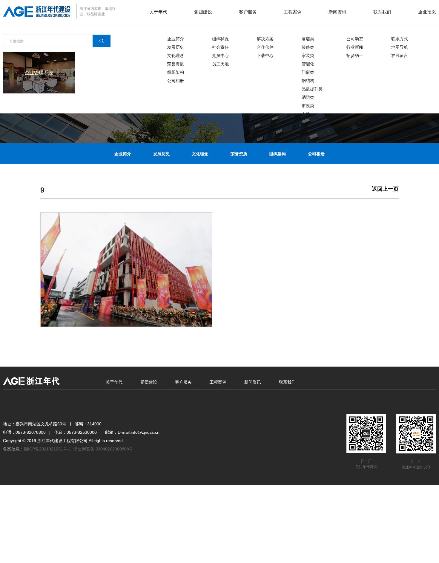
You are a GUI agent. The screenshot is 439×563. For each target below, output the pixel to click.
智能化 (308, 63)
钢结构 (308, 80)
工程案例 (293, 11)
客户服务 (248, 11)
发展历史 (175, 47)
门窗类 (308, 72)
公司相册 (175, 80)
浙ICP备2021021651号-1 (47, 449)
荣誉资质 (175, 63)
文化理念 (175, 55)
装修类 (308, 47)
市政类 (308, 105)
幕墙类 (308, 38)
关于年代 (158, 11)
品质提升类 (312, 89)
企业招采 (427, 11)
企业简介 (175, 38)
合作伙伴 (265, 47)
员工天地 (220, 63)
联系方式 (399, 38)
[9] (126, 269)
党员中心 (220, 55)
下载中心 (265, 55)
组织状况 (220, 38)
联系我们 (382, 11)
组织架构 (175, 72)
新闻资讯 (337, 11)
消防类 (308, 97)
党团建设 (203, 11)
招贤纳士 (354, 55)
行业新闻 (354, 47)
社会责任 (220, 47)
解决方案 (265, 38)
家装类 (308, 55)
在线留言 (399, 55)
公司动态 (354, 38)
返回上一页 (385, 189)
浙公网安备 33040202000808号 (103, 449)
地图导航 (399, 47)
